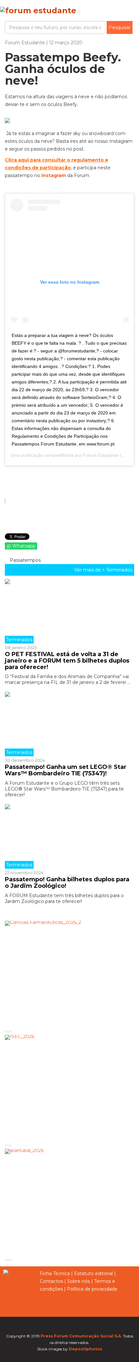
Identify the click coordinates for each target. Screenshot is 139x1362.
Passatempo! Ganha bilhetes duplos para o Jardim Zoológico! (67, 882)
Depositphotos (85, 1348)
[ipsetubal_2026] (69, 1202)
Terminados (119, 570)
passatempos (24, 560)
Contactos (51, 1281)
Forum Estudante (101, 455)
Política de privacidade (92, 1289)
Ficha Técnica (55, 1273)
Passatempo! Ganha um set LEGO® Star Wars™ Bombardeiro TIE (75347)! (65, 770)
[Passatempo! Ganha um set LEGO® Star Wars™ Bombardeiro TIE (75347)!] (69, 724)
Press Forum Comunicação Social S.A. (81, 1336)
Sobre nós (78, 1281)
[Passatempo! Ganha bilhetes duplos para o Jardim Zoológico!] (69, 836)
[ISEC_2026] (69, 1088)
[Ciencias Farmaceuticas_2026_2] (69, 974)
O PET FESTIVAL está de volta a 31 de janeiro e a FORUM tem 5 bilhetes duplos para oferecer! (67, 661)
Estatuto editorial (93, 1273)
